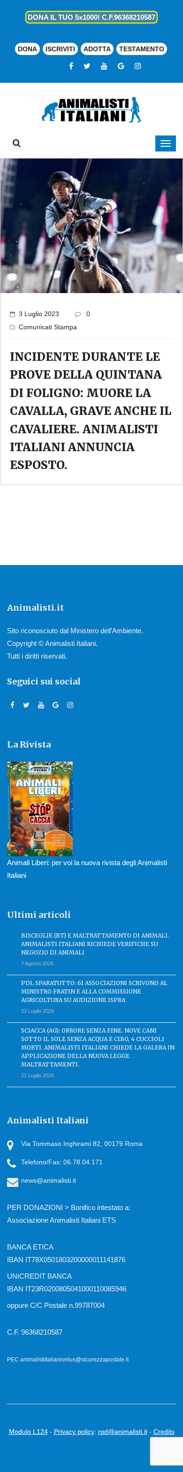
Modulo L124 (28, 1431)
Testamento (141, 49)
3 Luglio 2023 (39, 314)
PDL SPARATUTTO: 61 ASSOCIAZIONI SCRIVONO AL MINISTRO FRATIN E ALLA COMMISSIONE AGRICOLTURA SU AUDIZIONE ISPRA (94, 991)
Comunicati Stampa (48, 327)
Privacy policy (74, 1431)
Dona (27, 49)
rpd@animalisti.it (122, 1431)
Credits (164, 1431)
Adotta (97, 49)
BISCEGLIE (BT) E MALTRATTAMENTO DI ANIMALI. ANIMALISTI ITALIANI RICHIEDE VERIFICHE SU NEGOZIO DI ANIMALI (95, 944)
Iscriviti (60, 49)
